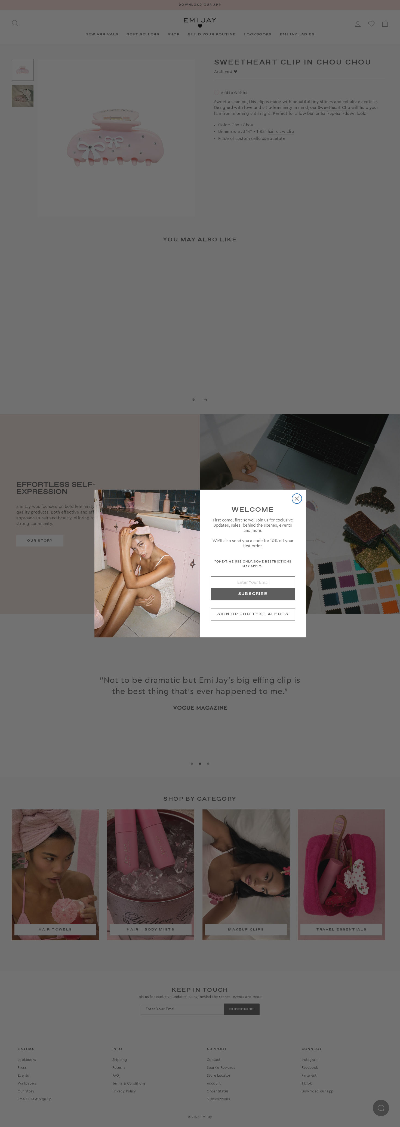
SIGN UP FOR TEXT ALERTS (253, 614)
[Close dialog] (297, 498)
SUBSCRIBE (253, 593)
